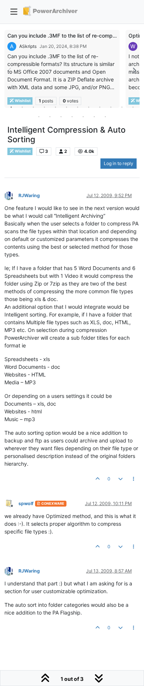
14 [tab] (50, 116)
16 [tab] (72, 116)
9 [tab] (99, 107)
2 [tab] (22, 107)
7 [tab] (77, 107)
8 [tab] (88, 107)
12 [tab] (133, 107)
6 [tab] (66, 107)
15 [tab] (61, 116)
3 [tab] (33, 107)
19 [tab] (105, 116)
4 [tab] (44, 107)
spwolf (26, 503)
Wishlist (22, 151)
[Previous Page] (10, 70)
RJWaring (29, 195)
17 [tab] (83, 116)
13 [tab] (38, 116)
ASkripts (28, 46)
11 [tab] (122, 107)
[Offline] (11, 195)
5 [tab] (55, 107)
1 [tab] (11, 107)
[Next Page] (134, 70)
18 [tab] (94, 116)
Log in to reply (118, 163)
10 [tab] (110, 107)
